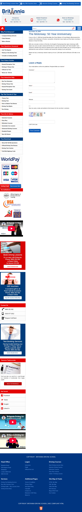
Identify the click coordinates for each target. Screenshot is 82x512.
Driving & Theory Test (8, 67)
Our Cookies (52, 493)
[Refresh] (44, 113)
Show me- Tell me (7, 72)
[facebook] (2, 395)
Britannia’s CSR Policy (31, 493)
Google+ (6, 404)
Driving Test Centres (7, 148)
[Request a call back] (2, 318)
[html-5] (41, 508)
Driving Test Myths (7, 106)
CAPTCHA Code (33, 124)
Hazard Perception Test (8, 64)
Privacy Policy (28, 484)
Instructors (28, 465)
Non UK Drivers (6, 134)
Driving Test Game (7, 89)
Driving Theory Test (7, 84)
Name (31, 85)
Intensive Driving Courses (49, 3)
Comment (32, 70)
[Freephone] (2, 309)
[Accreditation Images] (11, 205)
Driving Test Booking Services (70, 3)
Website (31, 99)
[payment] (10, 173)
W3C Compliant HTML (56, 503)
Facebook (7, 395)
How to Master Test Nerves (9, 103)
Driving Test (5, 100)
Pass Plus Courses (54, 471)
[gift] (10, 284)
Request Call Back (11, 318)
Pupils (26, 467)
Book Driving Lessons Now (10, 3)
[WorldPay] (10, 158)
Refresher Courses (7, 123)
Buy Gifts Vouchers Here (30, 3)
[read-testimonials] (13, 384)
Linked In (6, 408)
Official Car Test (6, 69)
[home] (2, 28)
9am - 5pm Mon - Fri (15, 21)
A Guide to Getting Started (9, 55)
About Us (27, 495)
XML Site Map (52, 484)
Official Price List (29, 469)
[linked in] (2, 408)
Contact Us (28, 490)
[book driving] (10, 252)
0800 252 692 (16, 20)
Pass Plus (4, 120)
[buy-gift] (13, 298)
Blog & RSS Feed (53, 490)
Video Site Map (53, 486)
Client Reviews (6, 38)
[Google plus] (2, 404)
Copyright (27, 488)
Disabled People (6, 131)
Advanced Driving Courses (9, 128)
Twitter (6, 400)
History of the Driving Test (9, 52)
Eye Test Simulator (7, 81)
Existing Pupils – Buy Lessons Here (10, 486)
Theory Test (5, 98)
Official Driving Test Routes (9, 145)
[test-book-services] (10, 339)
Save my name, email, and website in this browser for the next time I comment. (49, 108)
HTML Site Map (53, 482)
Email (30, 92)
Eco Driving (5, 109)
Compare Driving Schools (9, 35)
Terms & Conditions (30, 482)
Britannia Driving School (46, 457)
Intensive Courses (7, 117)
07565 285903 (68, 20)
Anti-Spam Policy (29, 486)
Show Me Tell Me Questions (9, 142)
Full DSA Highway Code (8, 151)
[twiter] (2, 399)
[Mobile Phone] (2, 313)
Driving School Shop (6, 488)
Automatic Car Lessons (8, 125)
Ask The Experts (6, 50)
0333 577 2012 (41, 20)
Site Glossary (52, 488)
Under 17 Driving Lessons (56, 473)
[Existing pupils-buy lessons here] (10, 186)
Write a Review (6, 41)
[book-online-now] (13, 353)
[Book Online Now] (13, 266)
